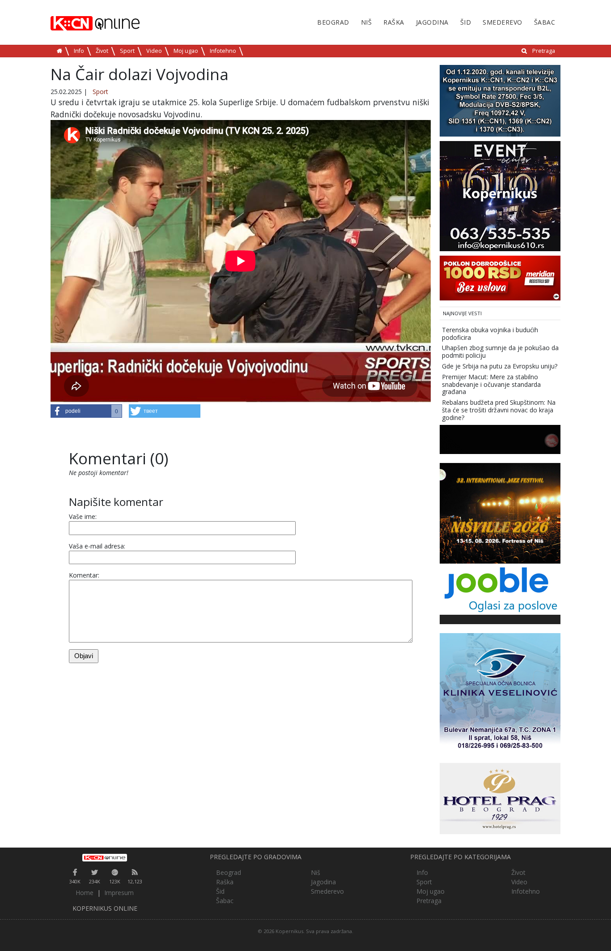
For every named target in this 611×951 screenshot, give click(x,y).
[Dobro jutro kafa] (500, 438)
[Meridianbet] (500, 277)
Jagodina (432, 22)
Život (102, 51)
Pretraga (543, 51)
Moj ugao (186, 51)
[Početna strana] (104, 857)
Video (154, 51)
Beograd (333, 22)
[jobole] (500, 588)
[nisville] (500, 512)
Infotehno (223, 51)
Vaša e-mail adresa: (97, 546)
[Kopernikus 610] (500, 195)
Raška (393, 22)
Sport (127, 51)
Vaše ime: (83, 516)
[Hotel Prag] (500, 797)
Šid (465, 22)
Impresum (119, 892)
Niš (366, 22)
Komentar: (84, 575)
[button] (86, 411)
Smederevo (502, 22)
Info (79, 51)
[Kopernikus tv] (500, 100)
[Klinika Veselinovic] (500, 692)
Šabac (545, 22)
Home (84, 892)
